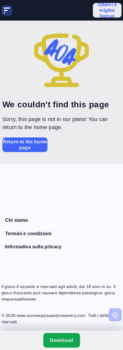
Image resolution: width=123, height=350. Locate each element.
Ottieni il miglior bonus (107, 10)
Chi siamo (16, 220)
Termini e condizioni (28, 233)
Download (61, 340)
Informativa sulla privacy (33, 246)
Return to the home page (25, 144)
